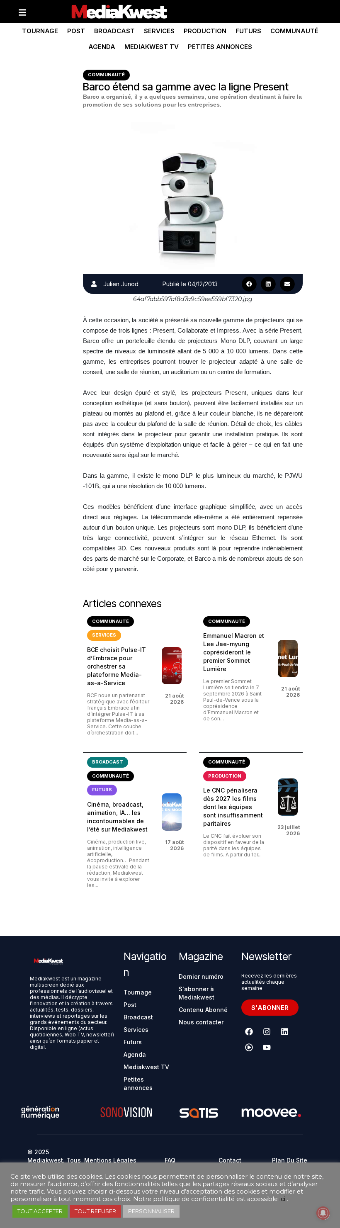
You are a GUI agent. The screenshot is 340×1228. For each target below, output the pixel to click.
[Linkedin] (285, 1032)
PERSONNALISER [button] (151, 1211)
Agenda (101, 47)
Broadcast (114, 31)
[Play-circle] (249, 1047)
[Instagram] (267, 1032)
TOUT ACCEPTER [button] (40, 1211)
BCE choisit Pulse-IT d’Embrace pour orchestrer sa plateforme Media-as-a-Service (116, 666)
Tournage (40, 31)
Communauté (294, 31)
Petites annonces (220, 47)
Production (205, 31)
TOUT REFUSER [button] (95, 1211)
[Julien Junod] (94, 284)
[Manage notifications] (323, 1213)
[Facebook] (249, 1032)
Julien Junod (120, 284)
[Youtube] (267, 1047)
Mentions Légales (110, 1160)
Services (159, 31)
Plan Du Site (289, 1160)
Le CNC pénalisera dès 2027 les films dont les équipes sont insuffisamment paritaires (233, 807)
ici (282, 1199)
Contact (230, 1160)
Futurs (248, 31)
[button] (249, 284)
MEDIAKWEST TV (151, 47)
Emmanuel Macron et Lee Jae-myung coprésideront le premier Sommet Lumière (233, 652)
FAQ (170, 1160)
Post (76, 31)
